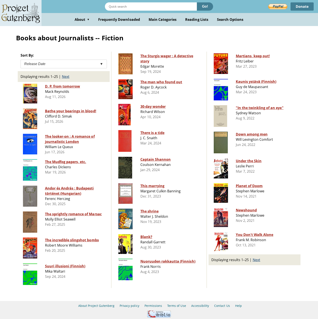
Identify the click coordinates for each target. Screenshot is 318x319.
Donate (302, 6)
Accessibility (200, 306)
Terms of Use (176, 306)
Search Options (230, 19)
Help (238, 306)
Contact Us (222, 306)
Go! (205, 6)
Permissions (153, 306)
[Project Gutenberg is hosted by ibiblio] (159, 316)
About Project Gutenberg (96, 306)
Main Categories (163, 19)
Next (65, 76)
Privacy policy (129, 306)
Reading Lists (196, 19)
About (82, 19)
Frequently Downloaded (119, 19)
